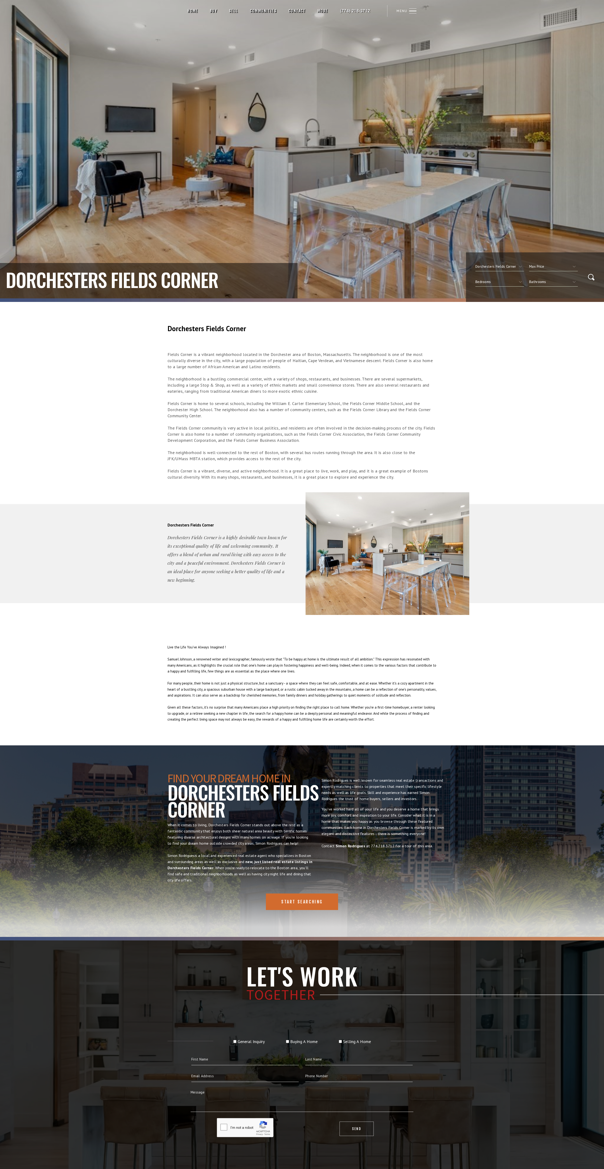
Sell (210, 10)
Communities (240, 10)
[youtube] (396, 11)
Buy (190, 10)
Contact (274, 10)
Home (170, 10)
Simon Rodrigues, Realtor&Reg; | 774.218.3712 (333, 10)
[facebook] (371, 11)
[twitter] (379, 11)
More (300, 10)
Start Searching (302, 901)
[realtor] (388, 11)
